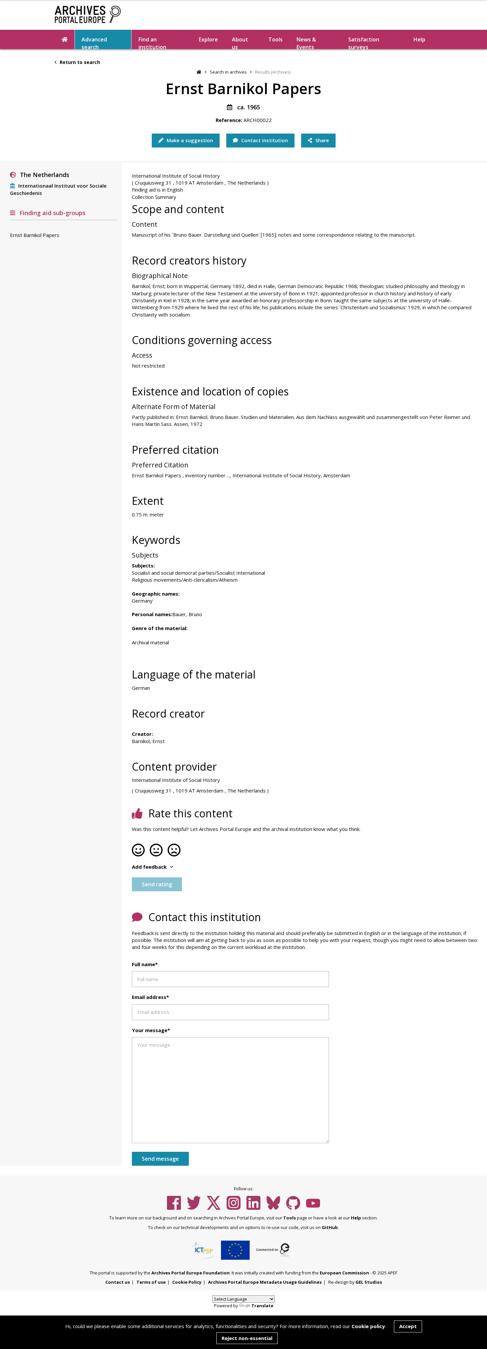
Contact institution (264, 140)
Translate (262, 1306)
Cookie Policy (186, 1282)
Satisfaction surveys (363, 42)
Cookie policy (368, 1326)
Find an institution (152, 42)
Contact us (117, 1282)
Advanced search (94, 42)
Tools (275, 39)
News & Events (306, 42)
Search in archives (228, 72)
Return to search (79, 62)
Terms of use (151, 1282)
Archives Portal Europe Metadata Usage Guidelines (265, 1282)
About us (240, 42)
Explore (208, 39)
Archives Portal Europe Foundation (190, 1273)
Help (356, 1218)
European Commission (344, 1273)
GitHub (330, 1227)
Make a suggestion (189, 140)
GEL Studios (368, 1282)
